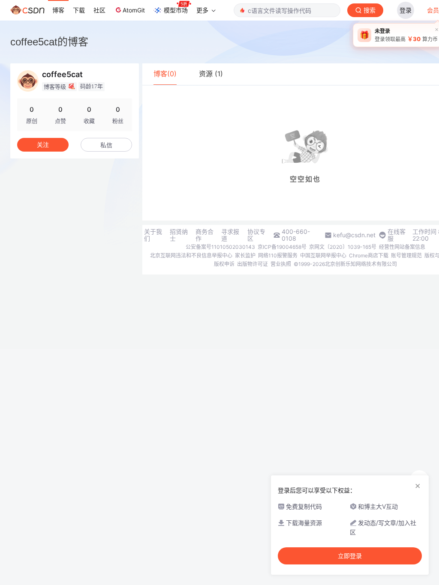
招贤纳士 (179, 235)
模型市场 (176, 10)
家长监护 (245, 255)
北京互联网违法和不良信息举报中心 (191, 255)
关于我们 (153, 235)
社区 (99, 10)
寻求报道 (230, 235)
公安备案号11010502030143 (220, 247)
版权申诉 (224, 264)
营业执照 (281, 264)
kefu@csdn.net (354, 235)
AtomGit (134, 10)
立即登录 (350, 555)
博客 (58, 10)
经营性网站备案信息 (402, 247)
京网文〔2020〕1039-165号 (342, 247)
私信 (106, 145)
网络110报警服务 (278, 255)
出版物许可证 (252, 264)
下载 (79, 10)
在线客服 (397, 235)
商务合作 (204, 235)
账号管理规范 (406, 255)
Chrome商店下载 (368, 255)
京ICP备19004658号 (282, 247)
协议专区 (256, 235)
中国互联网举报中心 (323, 255)
